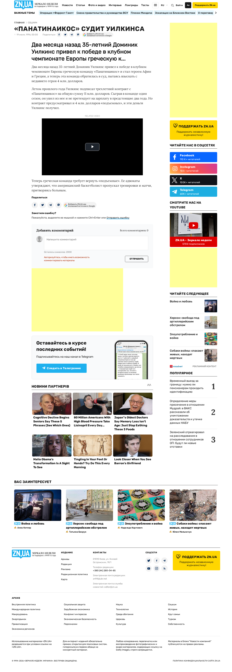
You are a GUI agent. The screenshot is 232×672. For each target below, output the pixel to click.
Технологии (122, 609)
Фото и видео (96, 5)
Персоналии (70, 624)
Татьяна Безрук (77, 532)
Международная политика (26, 609)
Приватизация (20, 624)
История (172, 609)
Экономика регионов (23, 629)
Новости (67, 5)
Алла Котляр (24, 527)
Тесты (145, 5)
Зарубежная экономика (77, 609)
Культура (121, 624)
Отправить (137, 259)
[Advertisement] (77, 299)
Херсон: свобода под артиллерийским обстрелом (184, 321)
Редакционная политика (74, 574)
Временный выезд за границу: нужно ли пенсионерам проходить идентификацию (186, 386)
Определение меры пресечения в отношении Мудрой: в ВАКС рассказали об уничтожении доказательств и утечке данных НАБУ (187, 412)
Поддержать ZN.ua (205, 5)
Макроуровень (19, 614)
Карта (64, 579)
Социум (172, 604)
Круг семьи (174, 614)
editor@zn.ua (111, 587)
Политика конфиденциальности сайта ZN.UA (196, 661)
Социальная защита (74, 604)
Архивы (65, 559)
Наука (119, 604)
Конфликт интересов (75, 614)
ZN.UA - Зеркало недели (193, 240)
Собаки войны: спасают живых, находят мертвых (186, 354)
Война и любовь (181, 301)
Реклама (65, 569)
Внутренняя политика (24, 604)
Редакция (66, 564)
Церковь (120, 619)
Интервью (115, 5)
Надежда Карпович (132, 527)
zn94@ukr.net (100, 578)
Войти (179, 5)
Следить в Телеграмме (64, 368)
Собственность (176, 624)
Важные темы (24, 13)
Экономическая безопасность (80, 619)
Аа (188, 5)
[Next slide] (215, 12)
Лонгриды (131, 5)
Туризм (172, 619)
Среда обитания (124, 614)
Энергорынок (19, 619)
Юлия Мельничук (182, 532)
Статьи (80, 5)
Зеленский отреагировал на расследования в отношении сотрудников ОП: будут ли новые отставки (187, 439)
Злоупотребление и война (184, 336)
